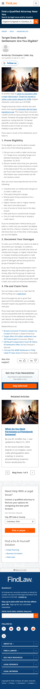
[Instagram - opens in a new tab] (26, 629)
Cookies (31, 683)
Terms (4, 683)
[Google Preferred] (4, 636)
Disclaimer (21, 683)
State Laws (11, 557)
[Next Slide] (32, 473)
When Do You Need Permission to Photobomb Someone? (19, 431)
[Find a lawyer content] (36, 650)
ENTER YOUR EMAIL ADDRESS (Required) (16, 611)
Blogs (12, 31)
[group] (20, 437)
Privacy (11, 683)
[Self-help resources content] (36, 657)
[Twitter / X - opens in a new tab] (18, 629)
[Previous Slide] (7, 473)
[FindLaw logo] (12, 3)
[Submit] (35, 615)
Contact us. (22, 597)
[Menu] (3, 3)
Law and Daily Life (22, 31)
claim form (21, 294)
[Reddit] (33, 629)
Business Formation (15, 553)
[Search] (36, 3)
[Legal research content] (36, 664)
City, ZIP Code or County (15, 517)
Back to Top (21, 570)
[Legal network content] (36, 671)
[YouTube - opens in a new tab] (11, 629)
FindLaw (4, 31)
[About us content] (36, 643)
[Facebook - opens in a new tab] (4, 629)
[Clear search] (32, 521)
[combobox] (20, 521)
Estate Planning (13, 550)
